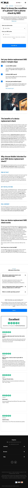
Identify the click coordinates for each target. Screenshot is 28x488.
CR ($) (19, 2)
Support (14, 310)
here (7, 305)
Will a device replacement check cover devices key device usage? (11, 276)
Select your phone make (7, 25)
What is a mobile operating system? (11, 291)
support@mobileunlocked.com (14, 442)
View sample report (10, 88)
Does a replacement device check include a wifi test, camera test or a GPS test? (12, 287)
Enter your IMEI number (7, 31)
